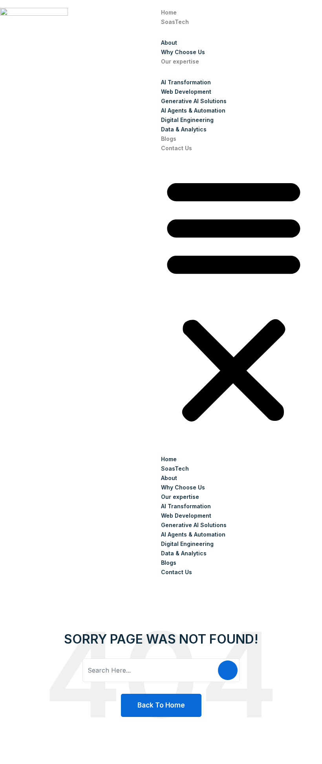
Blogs (168, 138)
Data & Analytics (184, 129)
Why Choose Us (183, 52)
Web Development (186, 91)
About (169, 42)
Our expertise (180, 61)
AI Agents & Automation (193, 110)
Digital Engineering (187, 119)
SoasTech (175, 21)
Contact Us (176, 148)
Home (169, 12)
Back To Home (161, 705)
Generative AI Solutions (194, 101)
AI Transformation (186, 82)
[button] (233, 298)
